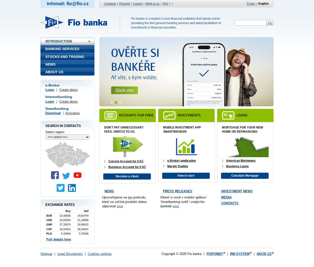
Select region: (55, 132)
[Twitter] (67, 178)
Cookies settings (100, 254)
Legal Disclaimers (70, 254)
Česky (251, 3)
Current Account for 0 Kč (126, 161)
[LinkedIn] (73, 191)
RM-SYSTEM (239, 254)
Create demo (68, 90)
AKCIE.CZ (264, 254)
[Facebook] (56, 178)
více (120, 206)
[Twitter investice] (62, 191)
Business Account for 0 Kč (127, 167)
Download (53, 113)
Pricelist (124, 3)
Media (226, 197)
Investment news (237, 191)
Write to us (152, 3)
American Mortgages (241, 160)
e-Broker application (181, 160)
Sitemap (46, 254)
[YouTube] (79, 178)
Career (137, 3)
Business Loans (237, 166)
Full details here (58, 239)
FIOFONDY (215, 254)
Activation (72, 113)
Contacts (110, 3)
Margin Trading (177, 166)
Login (49, 90)
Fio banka (76, 22)
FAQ (165, 3)
